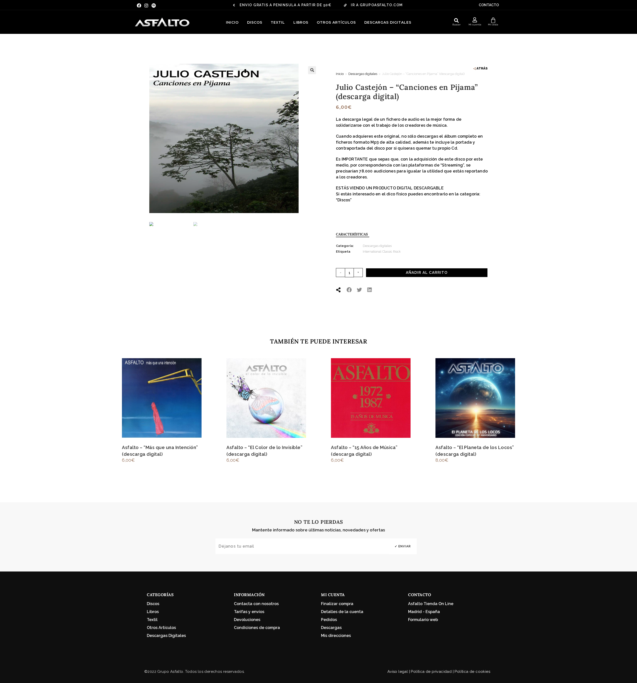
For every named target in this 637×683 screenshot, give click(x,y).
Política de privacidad (431, 671)
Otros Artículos (336, 22)
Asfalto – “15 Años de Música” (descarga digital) (364, 451)
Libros (300, 22)
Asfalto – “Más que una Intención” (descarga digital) (160, 451)
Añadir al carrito (427, 272)
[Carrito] (493, 20)
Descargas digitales (387, 22)
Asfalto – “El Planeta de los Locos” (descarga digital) (474, 451)
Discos (254, 22)
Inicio (232, 22)
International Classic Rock (382, 251)
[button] (456, 20)
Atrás (482, 68)
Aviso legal (397, 671)
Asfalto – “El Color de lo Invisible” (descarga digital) (264, 451)
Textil (278, 22)
